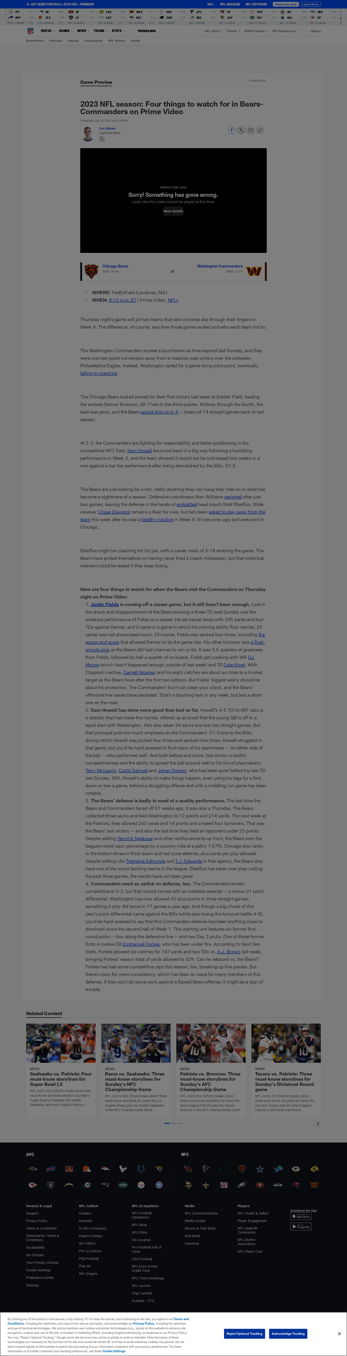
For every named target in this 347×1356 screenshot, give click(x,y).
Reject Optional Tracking (244, 1333)
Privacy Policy (143, 1323)
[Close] (339, 1333)
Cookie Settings (114, 1351)
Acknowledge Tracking (288, 1333)
